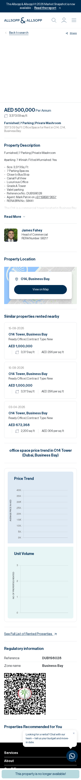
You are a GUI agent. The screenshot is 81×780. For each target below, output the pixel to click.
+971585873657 (45, 197)
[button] (64, 20)
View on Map (41, 289)
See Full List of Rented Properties (28, 634)
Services (11, 753)
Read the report (45, 8)
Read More (12, 216)
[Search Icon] (54, 20)
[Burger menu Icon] (74, 20)
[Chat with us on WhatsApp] (72, 756)
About (9, 761)
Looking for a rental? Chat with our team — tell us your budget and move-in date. (47, 738)
